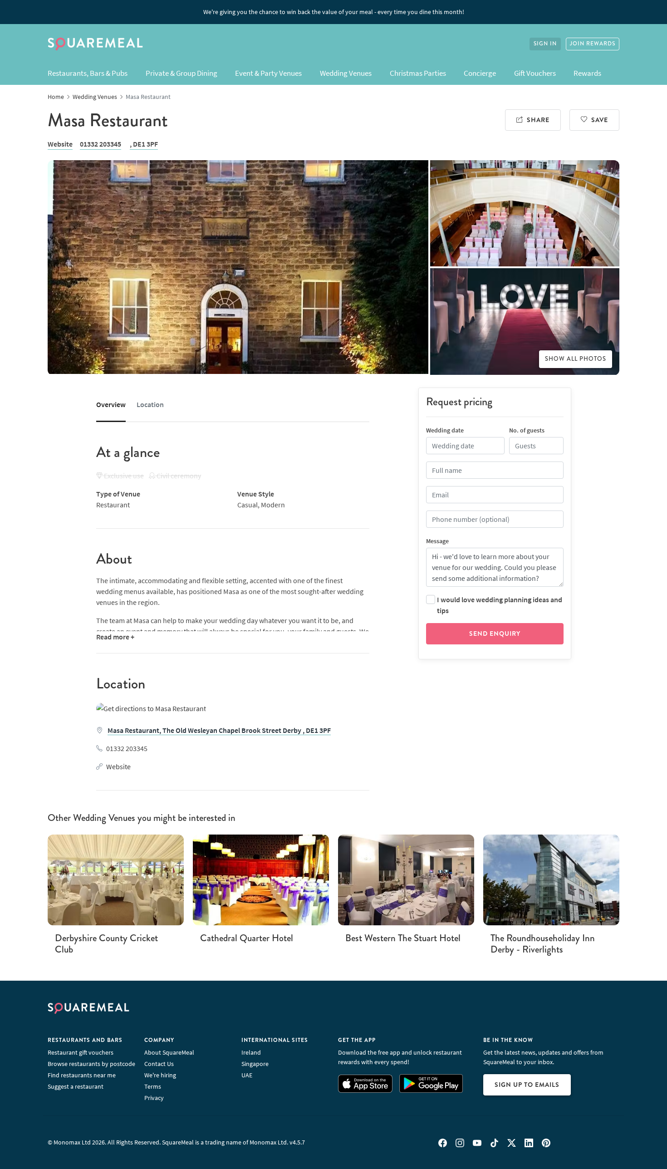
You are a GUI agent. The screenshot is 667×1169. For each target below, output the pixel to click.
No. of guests (526, 430)
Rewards (587, 73)
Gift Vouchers (535, 73)
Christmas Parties (418, 73)
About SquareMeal (169, 1052)
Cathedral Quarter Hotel (246, 938)
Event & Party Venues (268, 73)
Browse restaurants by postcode (91, 1064)
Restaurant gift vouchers (80, 1052)
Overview (111, 404)
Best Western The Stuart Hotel (403, 938)
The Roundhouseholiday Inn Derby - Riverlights (542, 943)
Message (437, 541)
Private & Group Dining (181, 73)
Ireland (251, 1052)
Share (538, 119)
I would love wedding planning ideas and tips (499, 605)
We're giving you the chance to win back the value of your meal (333, 12)
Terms (152, 1086)
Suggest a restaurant (75, 1086)
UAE (246, 1075)
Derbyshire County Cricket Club (106, 943)
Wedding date (445, 430)
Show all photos (575, 359)
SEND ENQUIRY (494, 633)
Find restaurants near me (82, 1075)
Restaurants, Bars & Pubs (88, 73)
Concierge (480, 73)
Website (60, 143)
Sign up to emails (527, 1084)
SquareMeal (95, 44)
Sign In (545, 44)
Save (599, 119)
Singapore (255, 1064)
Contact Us (159, 1064)
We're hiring (160, 1075)
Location (150, 404)
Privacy (154, 1098)
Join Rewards (592, 44)
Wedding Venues (346, 73)
